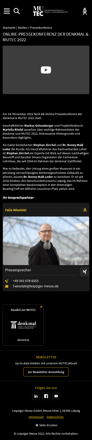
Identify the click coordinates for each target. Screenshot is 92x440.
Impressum (36, 417)
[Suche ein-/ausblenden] (17, 11)
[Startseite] (50, 11)
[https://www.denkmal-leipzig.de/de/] (23, 325)
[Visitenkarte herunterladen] (85, 209)
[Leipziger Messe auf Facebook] (46, 396)
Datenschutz (55, 417)
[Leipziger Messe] (84, 11)
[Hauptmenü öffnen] (6, 11)
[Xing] (84, 271)
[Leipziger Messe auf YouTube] (56, 396)
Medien (22, 28)
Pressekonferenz (41, 28)
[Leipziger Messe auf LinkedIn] (36, 396)
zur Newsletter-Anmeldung (46, 372)
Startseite (9, 28)
